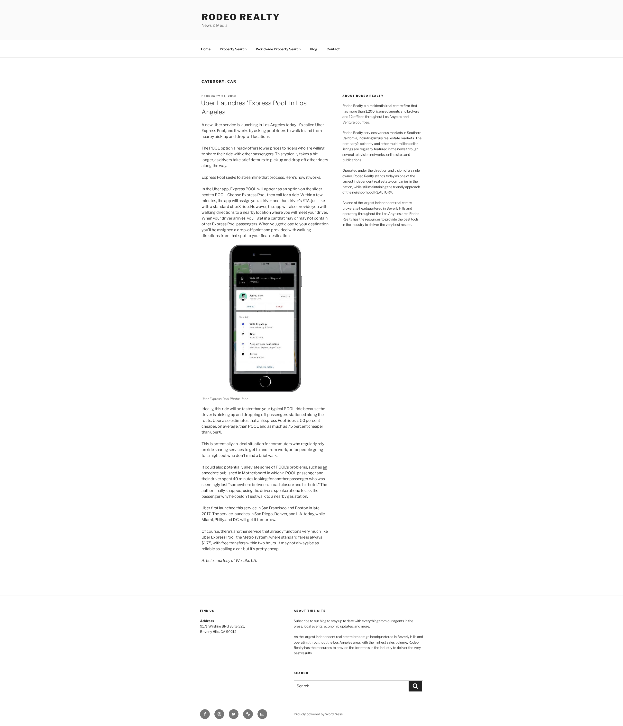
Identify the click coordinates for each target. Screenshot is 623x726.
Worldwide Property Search (278, 49)
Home (206, 49)
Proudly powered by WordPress (318, 714)
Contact (333, 49)
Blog (313, 49)
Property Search (233, 49)
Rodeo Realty (241, 17)
